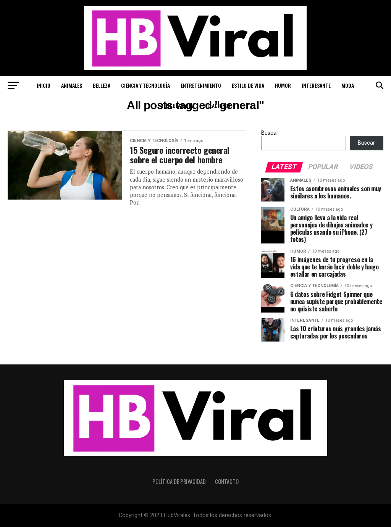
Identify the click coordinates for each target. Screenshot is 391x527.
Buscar (269, 133)
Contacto (227, 481)
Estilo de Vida (248, 85)
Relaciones (217, 106)
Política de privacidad (179, 481)
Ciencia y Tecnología (145, 85)
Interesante (316, 85)
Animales (71, 85)
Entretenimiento (201, 85)
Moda (347, 85)
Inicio (43, 85)
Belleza (101, 85)
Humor (283, 85)
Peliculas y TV (177, 106)
